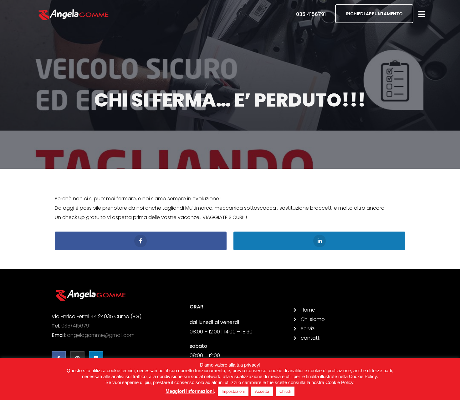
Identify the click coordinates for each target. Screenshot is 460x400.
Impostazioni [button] (233, 391)
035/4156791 (75, 325)
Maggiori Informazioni (190, 391)
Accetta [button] (262, 391)
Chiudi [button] (285, 391)
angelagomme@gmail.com (101, 335)
